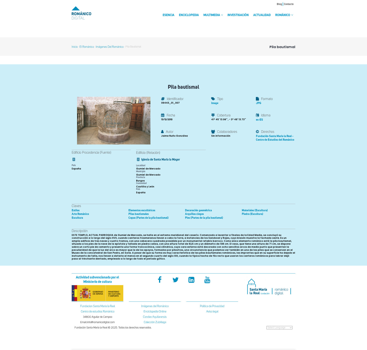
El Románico (87, 46)
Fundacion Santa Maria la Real (97, 306)
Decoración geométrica (198, 210)
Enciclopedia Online (155, 311)
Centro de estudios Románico (97, 311)
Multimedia (212, 15)
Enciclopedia (189, 15)
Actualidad (262, 15)
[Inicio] (88, 12)
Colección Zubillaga (155, 322)
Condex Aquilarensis (155, 316)
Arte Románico (80, 214)
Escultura (77, 217)
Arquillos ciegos (194, 214)
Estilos (76, 210)
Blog (279, 4)
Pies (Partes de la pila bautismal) (204, 217)
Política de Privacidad (212, 306)
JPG (258, 103)
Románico (283, 15)
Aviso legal (212, 311)
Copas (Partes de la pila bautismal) (148, 217)
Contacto (289, 4)
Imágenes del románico (109, 46)
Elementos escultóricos (141, 210)
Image (214, 103)
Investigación (238, 15)
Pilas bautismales (138, 214)
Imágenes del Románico (155, 306)
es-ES (259, 119)
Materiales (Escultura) (255, 210)
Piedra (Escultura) (252, 214)
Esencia (168, 15)
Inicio (75, 46)
